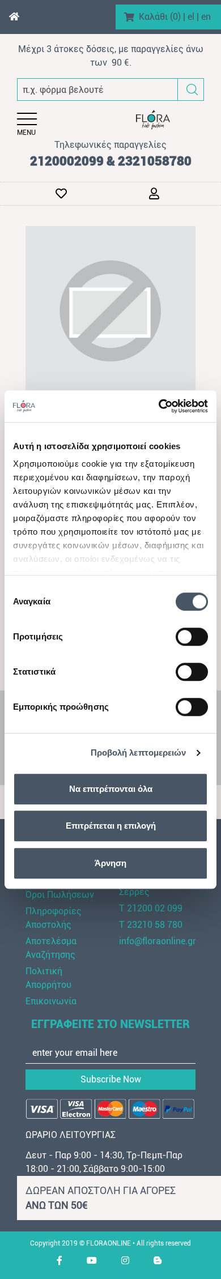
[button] (192, 90)
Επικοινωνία (51, 1001)
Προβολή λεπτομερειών (138, 752)
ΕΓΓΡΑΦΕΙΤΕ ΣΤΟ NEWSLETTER (110, 1024)
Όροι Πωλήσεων (60, 894)
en (206, 16)
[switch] (192, 637)
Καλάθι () (160, 16)
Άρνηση (110, 863)
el (191, 16)
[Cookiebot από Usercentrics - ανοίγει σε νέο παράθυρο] (159, 406)
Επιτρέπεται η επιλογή (111, 825)
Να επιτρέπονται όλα (110, 789)
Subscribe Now (110, 1079)
